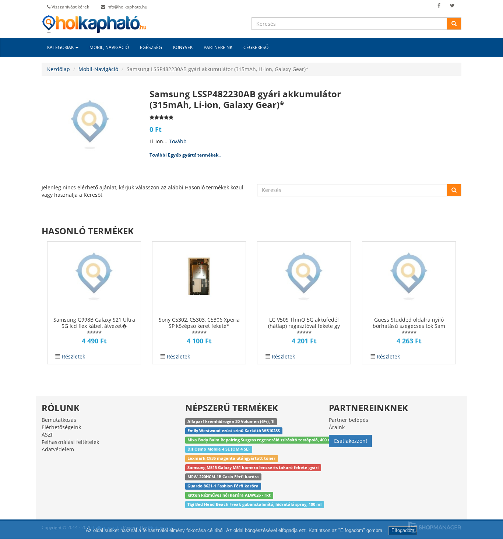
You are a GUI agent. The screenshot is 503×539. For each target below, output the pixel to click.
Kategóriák (61, 47)
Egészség (151, 47)
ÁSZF (47, 434)
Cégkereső (255, 47)
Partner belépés (348, 419)
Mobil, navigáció (109, 47)
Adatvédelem (58, 449)
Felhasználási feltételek (70, 441)
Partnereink (218, 47)
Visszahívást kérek (69, 7)
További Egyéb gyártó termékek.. (185, 155)
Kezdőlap (58, 69)
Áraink (337, 427)
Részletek (73, 356)
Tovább (178, 141)
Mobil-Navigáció (98, 69)
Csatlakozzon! (350, 440)
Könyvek (183, 47)
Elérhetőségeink (61, 427)
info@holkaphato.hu (126, 7)
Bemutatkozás (59, 419)
